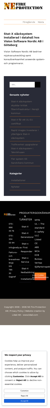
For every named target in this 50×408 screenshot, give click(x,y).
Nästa (41, 22)
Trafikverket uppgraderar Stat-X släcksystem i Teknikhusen (24, 148)
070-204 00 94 (11, 239)
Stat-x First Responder (25, 247)
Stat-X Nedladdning (25, 270)
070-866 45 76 (11, 227)
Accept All (24, 401)
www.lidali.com (30, 315)
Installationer (18, 180)
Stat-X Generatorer (25, 235)
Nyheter (15, 186)
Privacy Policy (16, 311)
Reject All (24, 396)
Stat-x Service (25, 260)
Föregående (29, 22)
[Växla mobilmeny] (45, 10)
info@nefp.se (12, 247)
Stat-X (25, 226)
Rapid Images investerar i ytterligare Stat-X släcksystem (25, 134)
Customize (24, 391)
